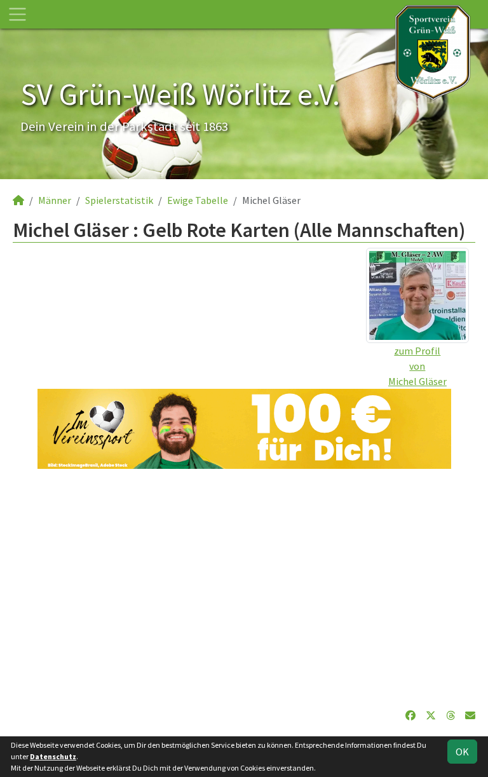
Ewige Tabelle (197, 200)
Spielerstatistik (119, 200)
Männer (54, 200)
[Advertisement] (244, 588)
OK (462, 751)
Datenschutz (53, 756)
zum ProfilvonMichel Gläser (417, 366)
